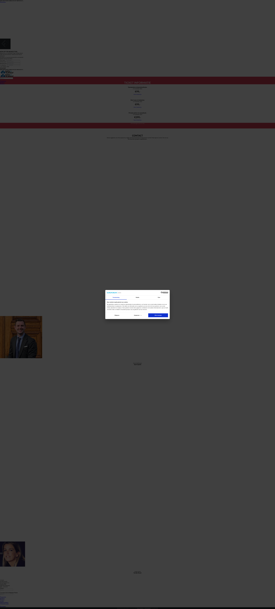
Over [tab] (159, 297)
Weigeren (117, 315)
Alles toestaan (158, 315)
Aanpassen (137, 315)
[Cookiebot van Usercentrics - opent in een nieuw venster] (162, 293)
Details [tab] (137, 297)
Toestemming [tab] (116, 297)
